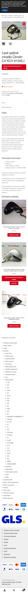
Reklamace (7, 554)
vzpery (7, 474)
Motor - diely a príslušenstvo (11, 482)
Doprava (6, 539)
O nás (5, 545)
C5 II (8, 448)
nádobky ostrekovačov (11, 369)
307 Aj (8, 395)
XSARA (9, 461)
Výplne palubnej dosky (11, 472)
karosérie (10, 15)
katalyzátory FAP (8, 479)
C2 (7, 424)
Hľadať (14, 590)
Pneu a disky (7, 490)
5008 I (8, 408)
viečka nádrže (9, 469)
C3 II (8, 429)
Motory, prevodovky (9, 485)
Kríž (8, 458)
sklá (6, 377)
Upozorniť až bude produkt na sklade (12, 67)
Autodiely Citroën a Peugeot (11, 530)
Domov (5, 15)
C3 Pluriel (9, 435)
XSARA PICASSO (11, 464)
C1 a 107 (9, 422)
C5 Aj (8, 445)
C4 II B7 (9, 440)
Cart (22, 589)
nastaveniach (4, 7)
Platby (5, 551)
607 (8, 414)
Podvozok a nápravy (9, 493)
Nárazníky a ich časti (10, 371)
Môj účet (4, 590)
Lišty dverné (8, 364)
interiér (5, 348)
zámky (7, 477)
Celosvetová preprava (10, 536)
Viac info (14, 283)
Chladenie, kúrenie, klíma (10, 343)
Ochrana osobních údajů (10, 533)
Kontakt (6, 542)
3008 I (8, 390)
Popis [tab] (3, 103)
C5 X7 (8, 450)
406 (8, 403)
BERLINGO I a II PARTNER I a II (15, 416)
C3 (7, 427)
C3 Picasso (10, 432)
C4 (23, 15)
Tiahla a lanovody (8, 498)
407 (8, 406)
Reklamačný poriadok (10, 557)
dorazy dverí (8, 353)
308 (8, 398)
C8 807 (9, 453)
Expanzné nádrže (9, 358)
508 (8, 411)
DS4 (8, 456)
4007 (8, 400)
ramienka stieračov (10, 374)
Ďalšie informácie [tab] (6, 107)
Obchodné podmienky (10, 548)
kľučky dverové (9, 361)
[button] (24, 24)
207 (8, 387)
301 (8, 393)
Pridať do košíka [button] (14, 235)
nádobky (6, 487)
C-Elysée (9, 419)
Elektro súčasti (7, 345)
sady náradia (7, 495)
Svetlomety (8, 466)
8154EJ (8, 95)
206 (8, 385)
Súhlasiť (5, 10)
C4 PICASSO (10, 443)
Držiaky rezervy (9, 356)
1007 (8, 382)
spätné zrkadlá (17, 15)
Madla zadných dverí (10, 366)
